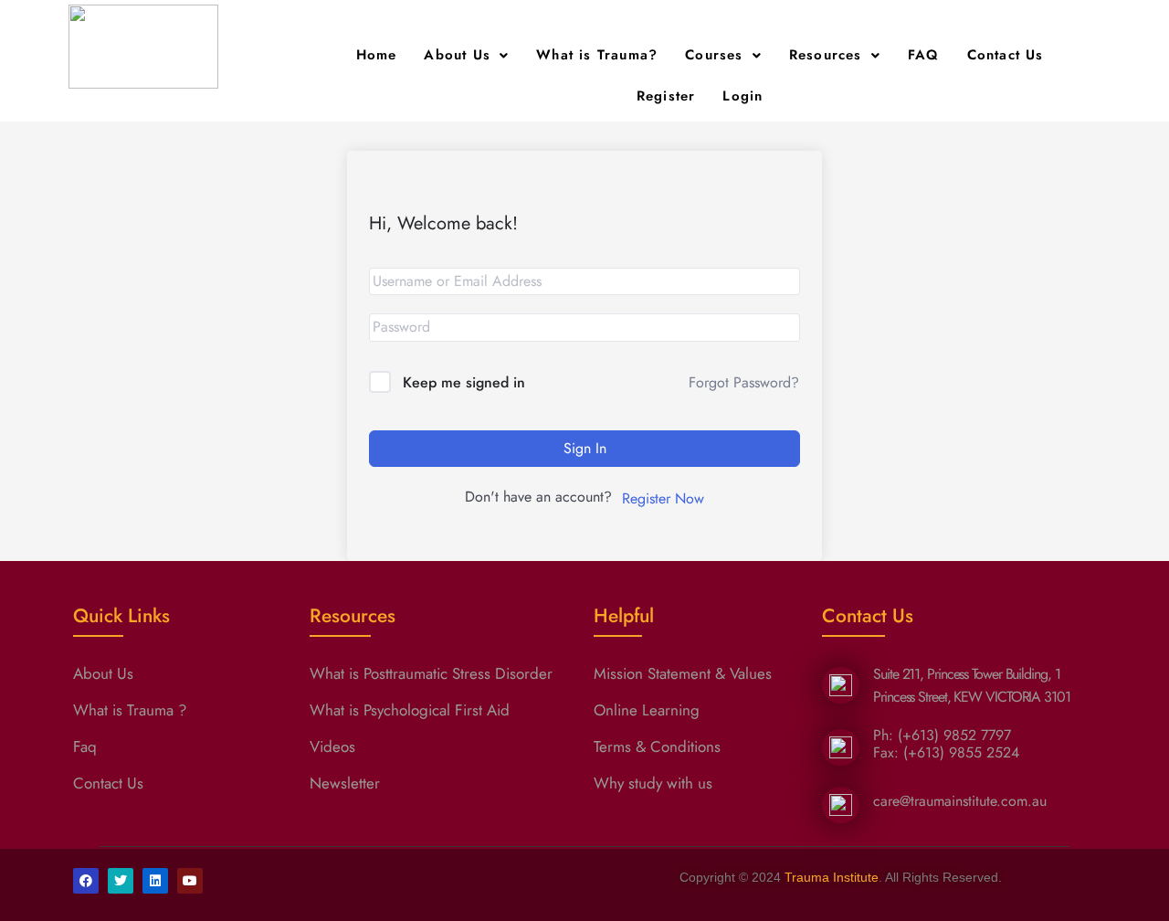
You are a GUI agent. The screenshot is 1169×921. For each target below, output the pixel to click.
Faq (85, 746)
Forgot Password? (744, 382)
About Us (457, 55)
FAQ (924, 55)
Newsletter (345, 783)
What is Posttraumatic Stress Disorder (431, 673)
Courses (713, 55)
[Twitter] (120, 881)
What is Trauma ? (129, 710)
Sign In (584, 448)
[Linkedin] (155, 881)
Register (666, 96)
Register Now (663, 498)
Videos (332, 746)
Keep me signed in (464, 382)
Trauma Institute (832, 877)
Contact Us (1005, 55)
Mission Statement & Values (683, 673)
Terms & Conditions (657, 746)
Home (376, 55)
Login (742, 96)
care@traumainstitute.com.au (960, 800)
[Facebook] (86, 881)
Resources (825, 55)
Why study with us (653, 783)
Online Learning (647, 710)
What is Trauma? (597, 55)
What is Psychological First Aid (410, 710)
